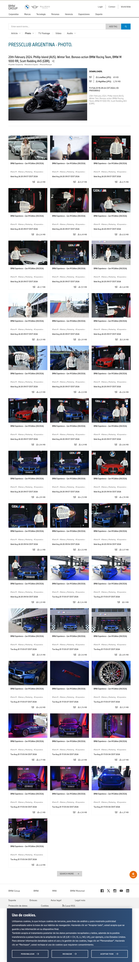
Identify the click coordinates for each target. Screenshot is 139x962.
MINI (54, 890)
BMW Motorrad (77, 890)
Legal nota (80, 900)
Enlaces (33, 900)
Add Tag (113, 26)
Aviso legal (56, 900)
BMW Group (14, 890)
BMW (36, 890)
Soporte (12, 900)
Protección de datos (17, 905)
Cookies (45, 905)
